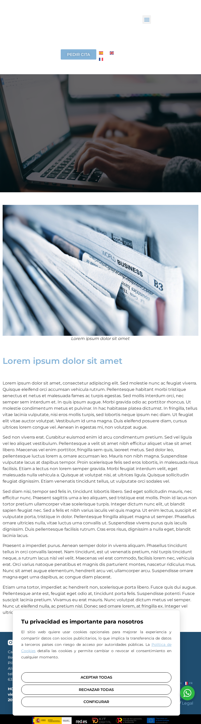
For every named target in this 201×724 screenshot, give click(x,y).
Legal (187, 703)
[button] (146, 19)
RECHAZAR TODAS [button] (96, 690)
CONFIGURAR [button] (96, 702)
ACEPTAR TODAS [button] (96, 677)
